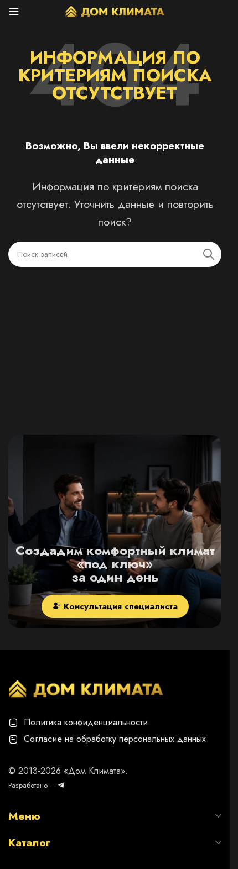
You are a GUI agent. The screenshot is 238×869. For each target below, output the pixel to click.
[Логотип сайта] (115, 10)
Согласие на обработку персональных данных (115, 738)
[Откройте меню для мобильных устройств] (14, 11)
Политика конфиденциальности (86, 722)
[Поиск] (208, 254)
